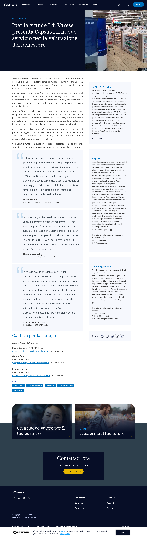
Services (79, 503)
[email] (102, 336)
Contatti (138, 4)
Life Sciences (18, 390)
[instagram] (19, 498)
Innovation (50, 386)
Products (79, 508)
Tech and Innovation (35, 386)
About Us (111, 503)
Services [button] (40, 5)
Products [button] (53, 5)
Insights (111, 497)
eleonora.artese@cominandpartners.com (31, 375)
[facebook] (107, 336)
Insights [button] (67, 5)
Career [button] (94, 5)
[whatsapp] (122, 336)
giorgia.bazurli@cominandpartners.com (30, 362)
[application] (73, 532)
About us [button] (81, 5)
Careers (110, 508)
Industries (80, 497)
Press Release (18, 386)
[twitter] (117, 336)
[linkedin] (112, 336)
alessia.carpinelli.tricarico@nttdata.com (30, 351)
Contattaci (97, 138)
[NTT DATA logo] (9, 5)
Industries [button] (26, 5)
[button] (128, 4)
